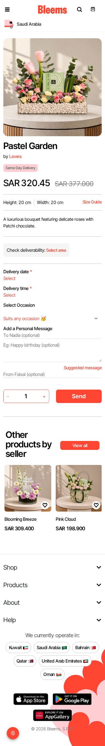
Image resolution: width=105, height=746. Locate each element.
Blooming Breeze (20, 519)
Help (9, 619)
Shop (10, 567)
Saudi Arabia (49, 647)
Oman (49, 674)
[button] (7, 9)
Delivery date (17, 271)
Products (15, 585)
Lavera (15, 156)
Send (79, 396)
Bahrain (83, 647)
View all (80, 445)
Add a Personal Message (27, 328)
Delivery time (17, 288)
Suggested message (83, 367)
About (11, 602)
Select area (55, 250)
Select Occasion (19, 305)
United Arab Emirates (62, 660)
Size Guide (92, 202)
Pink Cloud (66, 519)
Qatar (22, 660)
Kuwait (16, 647)
